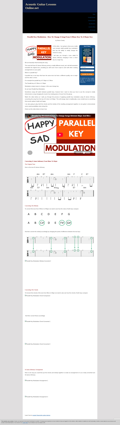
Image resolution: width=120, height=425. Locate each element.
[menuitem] (94, 14)
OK (44, 422)
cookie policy (25, 422)
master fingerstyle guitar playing (41, 415)
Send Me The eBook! (87, 74)
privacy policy (83, 81)
